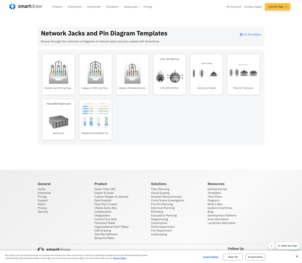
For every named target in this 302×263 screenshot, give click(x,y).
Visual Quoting (160, 193)
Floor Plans (215, 196)
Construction (159, 223)
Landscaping (159, 234)
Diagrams (214, 200)
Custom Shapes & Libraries (111, 196)
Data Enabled (102, 200)
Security (43, 211)
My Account (233, 6)
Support (43, 200)
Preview (58, 79)
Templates (214, 193)
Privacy (42, 208)
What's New (215, 204)
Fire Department (161, 230)
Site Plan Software (105, 234)
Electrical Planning (163, 208)
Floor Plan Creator (105, 204)
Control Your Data (105, 219)
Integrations (102, 215)
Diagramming (159, 219)
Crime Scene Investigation (167, 200)
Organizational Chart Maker (111, 226)
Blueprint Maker (104, 238)
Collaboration (102, 211)
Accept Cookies (255, 257)
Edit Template (59, 69)
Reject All (233, 257)
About (41, 204)
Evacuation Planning (164, 215)
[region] (151, 257)
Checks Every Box (105, 208)
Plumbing (157, 211)
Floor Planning (160, 189)
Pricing (147, 6)
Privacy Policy (119, 258)
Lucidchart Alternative (222, 223)
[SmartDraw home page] (26, 6)
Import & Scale (103, 193)
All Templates (252, 34)
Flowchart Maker (105, 223)
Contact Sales (253, 6)
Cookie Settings (210, 257)
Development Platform (222, 215)
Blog (210, 211)
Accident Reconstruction (166, 196)
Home (41, 189)
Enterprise (44, 193)
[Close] (297, 256)
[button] (58, 7)
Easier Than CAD (104, 189)
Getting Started (217, 189)
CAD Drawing (102, 230)
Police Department (163, 226)
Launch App (276, 6)
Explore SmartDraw (220, 208)
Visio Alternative (218, 219)
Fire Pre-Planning (162, 204)
